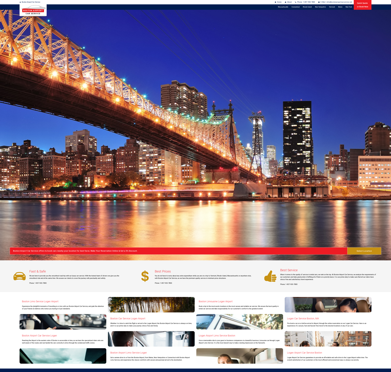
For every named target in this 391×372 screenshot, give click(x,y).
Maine (340, 7)
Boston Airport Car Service (31, 2)
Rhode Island (307, 7)
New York (349, 7)
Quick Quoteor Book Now (362, 5)
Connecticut (296, 7)
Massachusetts (283, 7)
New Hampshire (320, 7)
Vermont (332, 7)
